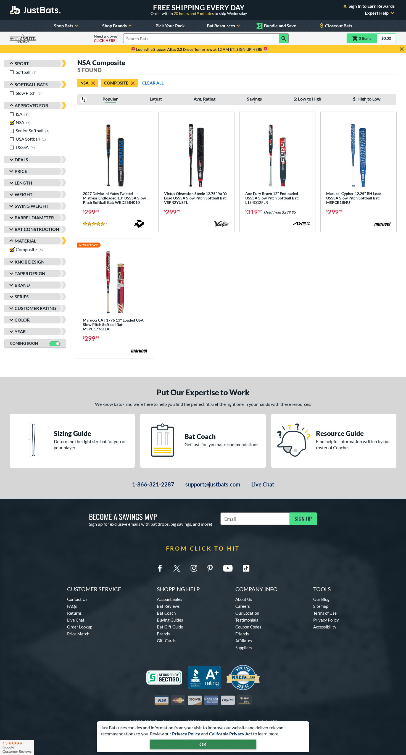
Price (21, 171)
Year (20, 331)
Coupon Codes (248, 626)
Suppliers (243, 647)
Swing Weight (32, 206)
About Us (243, 599)
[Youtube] (228, 568)
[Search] (284, 38)
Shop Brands (114, 25)
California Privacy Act (230, 733)
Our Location (247, 613)
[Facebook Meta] (160, 568)
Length (23, 182)
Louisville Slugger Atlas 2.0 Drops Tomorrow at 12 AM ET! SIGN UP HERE (199, 49)
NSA (84, 82)
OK (203, 744)
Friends (242, 633)
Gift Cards (166, 640)
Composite (116, 82)
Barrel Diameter (34, 217)
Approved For (31, 105)
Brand (22, 285)
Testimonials (246, 619)
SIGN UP (303, 519)
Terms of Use (325, 613)
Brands (163, 633)
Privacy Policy (186, 733)
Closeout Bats (338, 25)
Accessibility (324, 626)
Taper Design (30, 273)
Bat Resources (221, 25)
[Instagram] (194, 568)
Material (25, 240)
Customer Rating (35, 308)
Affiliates (243, 640)
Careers (242, 606)
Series (22, 296)
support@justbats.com (212, 484)
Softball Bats (31, 84)
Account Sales (169, 599)
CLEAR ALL (153, 82)
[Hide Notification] (401, 49)
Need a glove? (105, 38)
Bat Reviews (168, 606)
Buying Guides (170, 619)
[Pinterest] (209, 568)
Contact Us (77, 599)
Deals (21, 159)
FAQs (72, 606)
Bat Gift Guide (170, 626)
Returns (74, 613)
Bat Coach (166, 613)
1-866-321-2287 (153, 484)
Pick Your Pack (170, 25)
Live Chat (262, 484)
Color (22, 319)
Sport (22, 63)
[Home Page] (35, 10)
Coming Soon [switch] (24, 343)
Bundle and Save (277, 26)
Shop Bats (63, 25)
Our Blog (321, 599)
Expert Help (377, 13)
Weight (24, 194)
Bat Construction (37, 229)
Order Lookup (79, 626)
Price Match (78, 633)
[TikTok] (246, 568)
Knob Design (29, 261)
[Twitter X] (176, 568)
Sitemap (320, 606)
